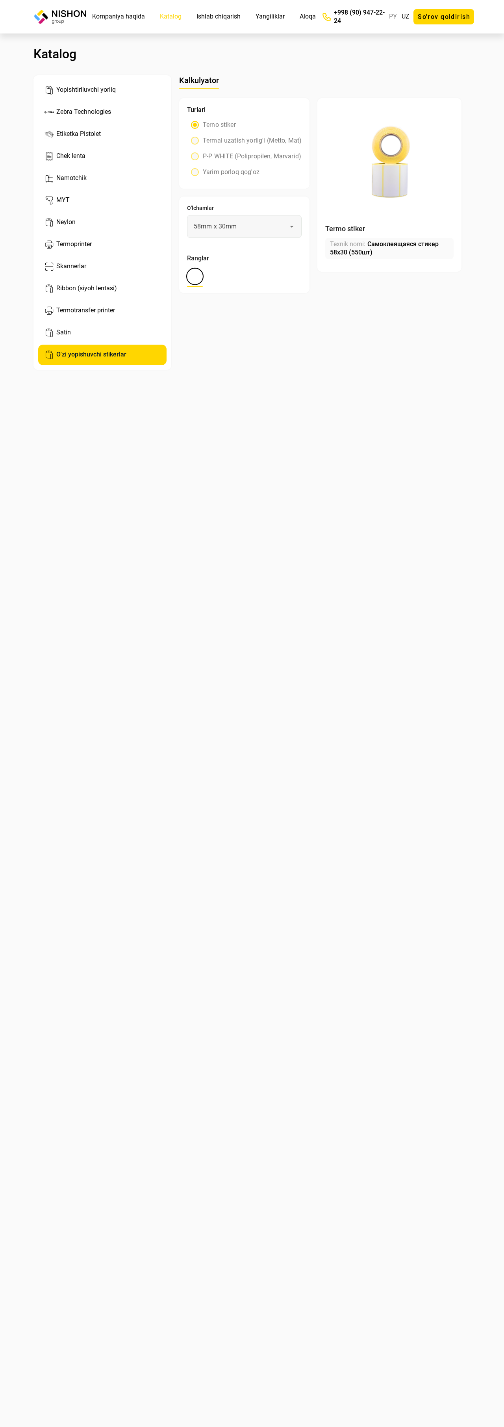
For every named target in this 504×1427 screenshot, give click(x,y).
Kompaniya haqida (118, 16)
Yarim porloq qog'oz (231, 172)
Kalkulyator (199, 80)
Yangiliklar (270, 16)
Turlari (196, 109)
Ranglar (198, 258)
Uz (406, 16)
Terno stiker (219, 124)
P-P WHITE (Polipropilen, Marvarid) (252, 156)
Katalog (171, 16)
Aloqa (308, 16)
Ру (393, 16)
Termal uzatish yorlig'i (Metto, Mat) (252, 140)
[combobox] (244, 226)
